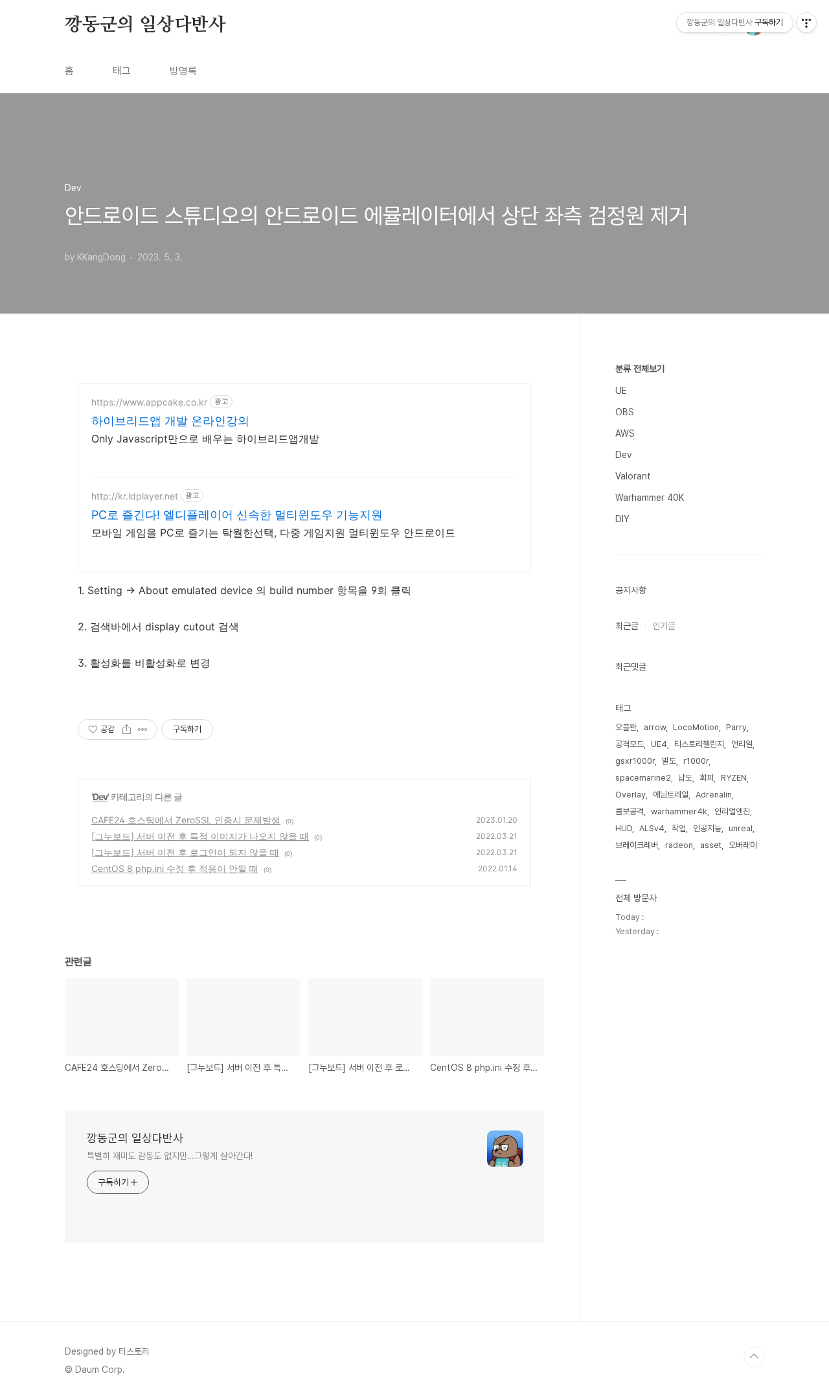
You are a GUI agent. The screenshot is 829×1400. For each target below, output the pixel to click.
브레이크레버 (636, 845)
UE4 (659, 744)
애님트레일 (670, 794)
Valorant (633, 476)
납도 (685, 778)
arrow (655, 727)
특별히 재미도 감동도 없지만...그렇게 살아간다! (170, 1156)
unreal (741, 828)
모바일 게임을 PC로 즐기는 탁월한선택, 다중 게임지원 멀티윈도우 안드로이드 (273, 532)
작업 (679, 828)
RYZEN (734, 778)
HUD (623, 828)
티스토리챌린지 (699, 744)
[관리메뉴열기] (806, 22)
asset (710, 845)
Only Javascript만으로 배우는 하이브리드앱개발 (205, 438)
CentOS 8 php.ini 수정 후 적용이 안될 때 (174, 868)
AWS (625, 433)
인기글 (664, 626)
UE (621, 390)
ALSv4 (651, 828)
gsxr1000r (635, 761)
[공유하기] (127, 729)
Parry (736, 727)
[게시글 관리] (143, 729)
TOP (754, 1356)
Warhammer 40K (649, 497)
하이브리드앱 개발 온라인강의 (170, 421)
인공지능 (707, 828)
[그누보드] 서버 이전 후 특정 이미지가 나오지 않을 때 (200, 836)
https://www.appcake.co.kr (149, 401)
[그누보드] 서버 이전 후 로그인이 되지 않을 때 (185, 852)
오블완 (626, 727)
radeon (679, 845)
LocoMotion (696, 727)
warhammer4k (679, 811)
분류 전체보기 (639, 368)
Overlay (630, 794)
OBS (624, 412)
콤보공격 (629, 811)
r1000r (696, 761)
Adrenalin (714, 794)
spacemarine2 (643, 778)
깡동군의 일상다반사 (145, 25)
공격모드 (629, 744)
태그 (122, 71)
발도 (669, 761)
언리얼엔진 (732, 811)
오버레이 (743, 845)
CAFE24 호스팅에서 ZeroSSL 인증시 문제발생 (185, 819)
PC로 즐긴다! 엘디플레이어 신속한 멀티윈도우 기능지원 (237, 515)
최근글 (627, 626)
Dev (100, 796)
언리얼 (742, 744)
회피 (706, 778)
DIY (622, 519)
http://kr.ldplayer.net (134, 495)
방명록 (183, 71)
